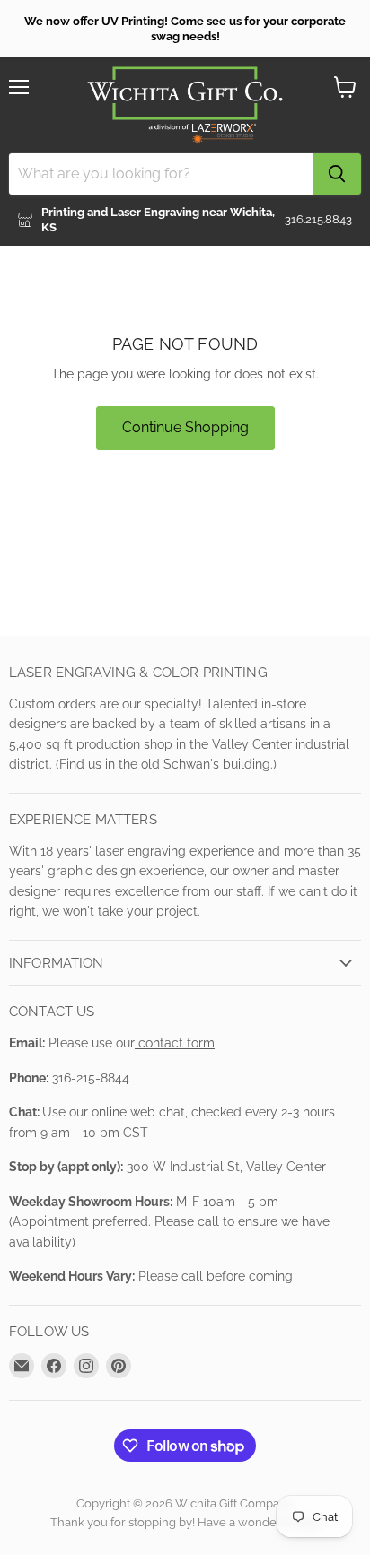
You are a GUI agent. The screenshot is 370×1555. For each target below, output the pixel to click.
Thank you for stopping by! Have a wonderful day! (185, 1522)
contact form (175, 1043)
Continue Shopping (185, 427)
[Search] (337, 174)
